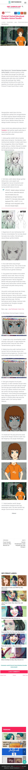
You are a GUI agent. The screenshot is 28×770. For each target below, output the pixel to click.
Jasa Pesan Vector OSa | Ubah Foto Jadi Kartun (12, 603)
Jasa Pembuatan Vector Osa (16, 309)
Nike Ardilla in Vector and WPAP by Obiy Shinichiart (12, 588)
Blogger (22, 768)
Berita (3, 621)
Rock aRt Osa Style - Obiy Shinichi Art (11, 646)
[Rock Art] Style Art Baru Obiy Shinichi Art (12, 660)
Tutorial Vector (10, 22)
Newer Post (3, 675)
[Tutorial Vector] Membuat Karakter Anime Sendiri (12, 17)
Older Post (25, 675)
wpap (15, 22)
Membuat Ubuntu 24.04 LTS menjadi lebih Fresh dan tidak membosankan (13, 743)
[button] (25, 3)
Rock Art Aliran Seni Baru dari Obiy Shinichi (13, 632)
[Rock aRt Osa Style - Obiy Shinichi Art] (14, 639)
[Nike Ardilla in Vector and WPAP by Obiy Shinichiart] (14, 580)
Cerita (3, 577)
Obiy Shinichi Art (14, 7)
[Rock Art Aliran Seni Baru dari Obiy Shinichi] (14, 625)
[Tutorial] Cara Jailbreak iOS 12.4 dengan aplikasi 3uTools (12, 751)
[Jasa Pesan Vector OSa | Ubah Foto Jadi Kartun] (14, 596)
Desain (3, 592)
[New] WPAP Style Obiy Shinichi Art (10, 618)
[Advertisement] (14, 58)
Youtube (3, 130)
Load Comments (14, 671)
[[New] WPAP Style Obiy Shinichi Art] (14, 611)
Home (4, 22)
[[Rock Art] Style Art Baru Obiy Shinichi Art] (14, 652)
